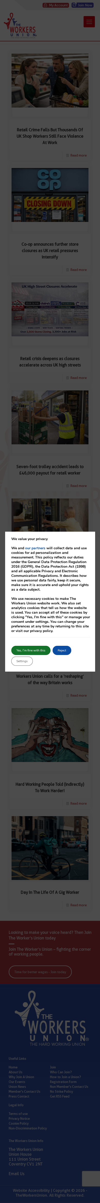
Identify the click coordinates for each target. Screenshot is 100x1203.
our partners (35, 548)
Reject (62, 650)
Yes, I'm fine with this (30, 650)
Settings (22, 661)
